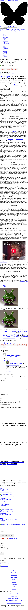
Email (1, 547)
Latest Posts (5, 286)
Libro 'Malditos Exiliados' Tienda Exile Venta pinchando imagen (5, 505)
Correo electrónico (4, 394)
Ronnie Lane (19, 139)
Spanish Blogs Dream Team (14, 598)
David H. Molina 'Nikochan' (10, 74)
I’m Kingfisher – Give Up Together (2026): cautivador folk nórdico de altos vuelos (15, 337)
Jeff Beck (14, 131)
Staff (4, 42)
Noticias (5, 38)
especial (8, 77)
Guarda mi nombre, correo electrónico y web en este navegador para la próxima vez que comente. (12, 401)
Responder (5, 360)
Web (1, 398)
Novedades (14, 572)
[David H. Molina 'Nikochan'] (9, 305)
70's (5, 344)
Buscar (1, 28)
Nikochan (24, 344)
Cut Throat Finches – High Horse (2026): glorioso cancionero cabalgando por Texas (14, 334)
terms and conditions (13, 538)
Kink (6, 123)
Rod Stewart (4, 262)
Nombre (2, 392)
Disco (15, 85)
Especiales (5, 41)
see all (22, 329)
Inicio (4, 33)
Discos (4, 34)
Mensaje (2, 552)
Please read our (9, 538)
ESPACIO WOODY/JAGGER (14, 603)
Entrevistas (5, 37)
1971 (2, 344)
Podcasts (5, 39)
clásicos (9, 344)
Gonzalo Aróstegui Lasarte (12, 355)
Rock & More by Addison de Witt (14, 600)
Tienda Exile (6, 43)
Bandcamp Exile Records (6, 563)
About (4, 285)
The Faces (10, 139)
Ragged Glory (14, 596)
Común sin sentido (14, 593)
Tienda (14, 589)
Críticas (3, 69)
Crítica (2, 77)
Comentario (3, 380)
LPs (19, 344)
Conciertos (5, 36)
